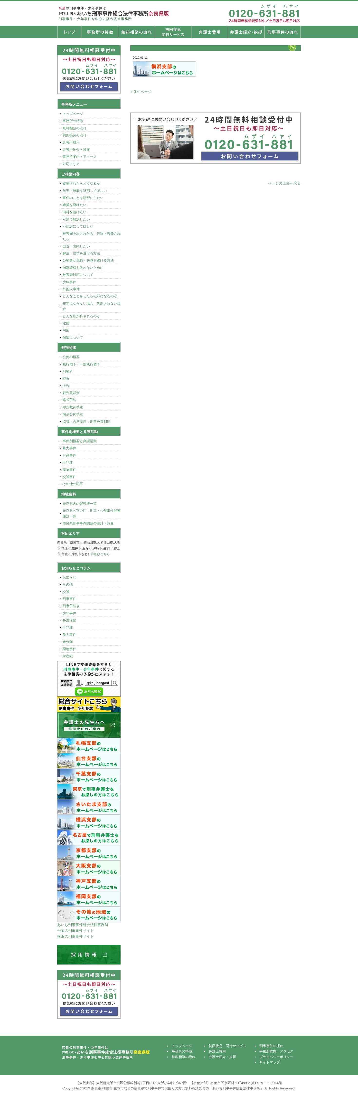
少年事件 (69, 282)
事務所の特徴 (100, 32)
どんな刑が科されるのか (81, 316)
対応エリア (71, 164)
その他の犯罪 (73, 484)
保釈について (73, 337)
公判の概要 (71, 357)
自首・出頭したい (76, 246)
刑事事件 (69, 599)
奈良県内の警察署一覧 (80, 504)
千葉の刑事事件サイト (75, 930)
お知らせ (69, 577)
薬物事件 (69, 470)
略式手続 (69, 400)
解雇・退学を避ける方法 (81, 253)
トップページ (69, 32)
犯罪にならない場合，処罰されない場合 (92, 306)
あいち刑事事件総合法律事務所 (82, 925)
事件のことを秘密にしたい (83, 198)
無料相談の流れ (136, 32)
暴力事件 (69, 448)
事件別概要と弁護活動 (80, 441)
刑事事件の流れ (282, 32)
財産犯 (68, 656)
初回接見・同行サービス (173, 32)
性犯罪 (68, 462)
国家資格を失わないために (83, 268)
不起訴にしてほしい (78, 226)
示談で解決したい (76, 219)
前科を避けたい (74, 212)
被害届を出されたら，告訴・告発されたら (92, 236)
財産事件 (69, 455)
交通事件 (69, 477)
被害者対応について (78, 275)
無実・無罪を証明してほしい (85, 191)
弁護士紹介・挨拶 (246, 32)
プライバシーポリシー (276, 1057)
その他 (68, 584)
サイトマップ (269, 1062)
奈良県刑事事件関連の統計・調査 (88, 523)
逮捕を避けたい (74, 205)
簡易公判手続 (73, 414)
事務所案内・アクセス (80, 157)
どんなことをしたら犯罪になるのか (90, 296)
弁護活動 (69, 620)
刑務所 (68, 371)
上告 (66, 386)
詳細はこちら (100, 554)
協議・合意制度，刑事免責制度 (86, 421)
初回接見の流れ (74, 135)
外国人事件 (71, 289)
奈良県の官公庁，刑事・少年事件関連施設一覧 (92, 513)
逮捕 (66, 323)
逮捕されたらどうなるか (81, 183)
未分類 (68, 642)
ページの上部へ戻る (284, 183)
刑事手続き (71, 606)
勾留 (66, 330)
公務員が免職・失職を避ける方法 (88, 260)
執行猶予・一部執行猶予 (81, 364)
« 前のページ (140, 92)
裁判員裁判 (71, 393)
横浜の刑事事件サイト (75, 936)
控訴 (66, 378)
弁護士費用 (209, 32)
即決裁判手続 (73, 407)
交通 (66, 592)
